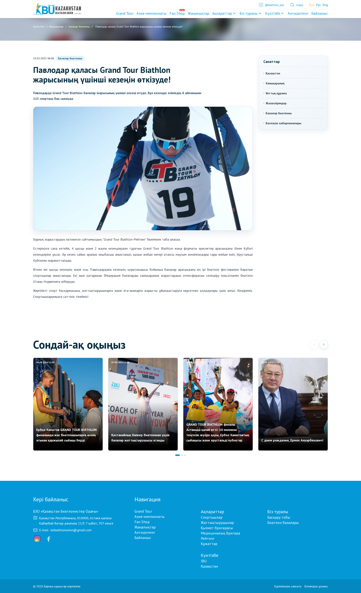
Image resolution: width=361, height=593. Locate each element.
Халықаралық (275, 83)
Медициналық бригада (220, 533)
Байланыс (142, 537)
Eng (325, 5)
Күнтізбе (272, 13)
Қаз (311, 5)
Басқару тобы (278, 517)
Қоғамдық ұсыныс (316, 586)
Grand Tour (143, 511)
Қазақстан (273, 73)
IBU (204, 561)
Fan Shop (142, 521)
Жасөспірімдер (276, 103)
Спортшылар (211, 517)
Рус (318, 5)
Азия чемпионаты (149, 516)
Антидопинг (144, 532)
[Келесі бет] (324, 344)
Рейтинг (208, 538)
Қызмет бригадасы (217, 527)
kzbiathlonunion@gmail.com (71, 530)
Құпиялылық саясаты (287, 586)
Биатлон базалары (283, 522)
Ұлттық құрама (276, 93)
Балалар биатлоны (70, 58)
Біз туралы (249, 13)
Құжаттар (209, 543)
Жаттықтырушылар (217, 522)
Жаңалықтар (145, 527)
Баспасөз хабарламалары (283, 123)
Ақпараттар (222, 13)
